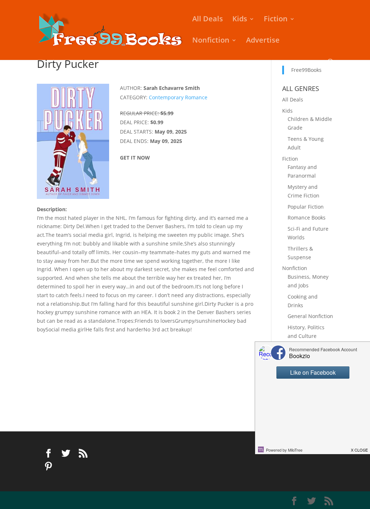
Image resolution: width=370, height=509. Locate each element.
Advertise (263, 41)
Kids (239, 19)
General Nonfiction (310, 316)
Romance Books (307, 217)
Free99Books (306, 69)
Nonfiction (210, 41)
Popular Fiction (306, 206)
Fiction (276, 19)
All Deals (207, 19)
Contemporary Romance (178, 97)
